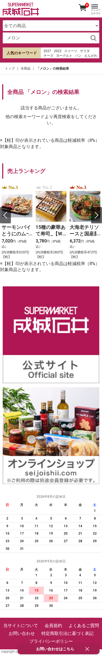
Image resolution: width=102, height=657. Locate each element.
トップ (10, 68)
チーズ (48, 56)
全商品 (25, 68)
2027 (47, 51)
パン (78, 56)
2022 (57, 51)
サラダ (85, 51)
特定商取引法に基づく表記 (67, 633)
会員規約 (53, 625)
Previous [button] (5, 215)
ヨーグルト (64, 56)
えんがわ (90, 56)
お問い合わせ (22, 633)
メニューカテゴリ (96, 11)
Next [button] (96, 215)
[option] (17, 222)
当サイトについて (20, 625)
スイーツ (70, 51)
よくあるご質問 (84, 625)
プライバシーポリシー (51, 641)
